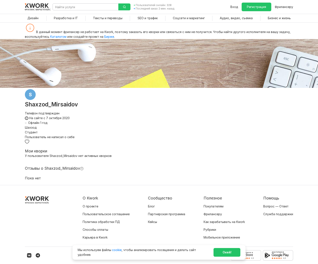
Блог (151, 206)
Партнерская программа (166, 214)
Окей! (227, 252)
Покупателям (213, 206)
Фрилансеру (284, 7)
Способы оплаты (95, 229)
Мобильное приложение (222, 237)
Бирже (109, 36)
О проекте (90, 206)
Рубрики (210, 229)
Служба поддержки (278, 214)
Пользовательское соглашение (106, 214)
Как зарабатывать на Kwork (224, 222)
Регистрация (256, 7)
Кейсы (152, 222)
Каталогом (58, 36)
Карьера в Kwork (95, 237)
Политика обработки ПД (101, 222)
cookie (117, 250)
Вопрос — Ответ (276, 206)
